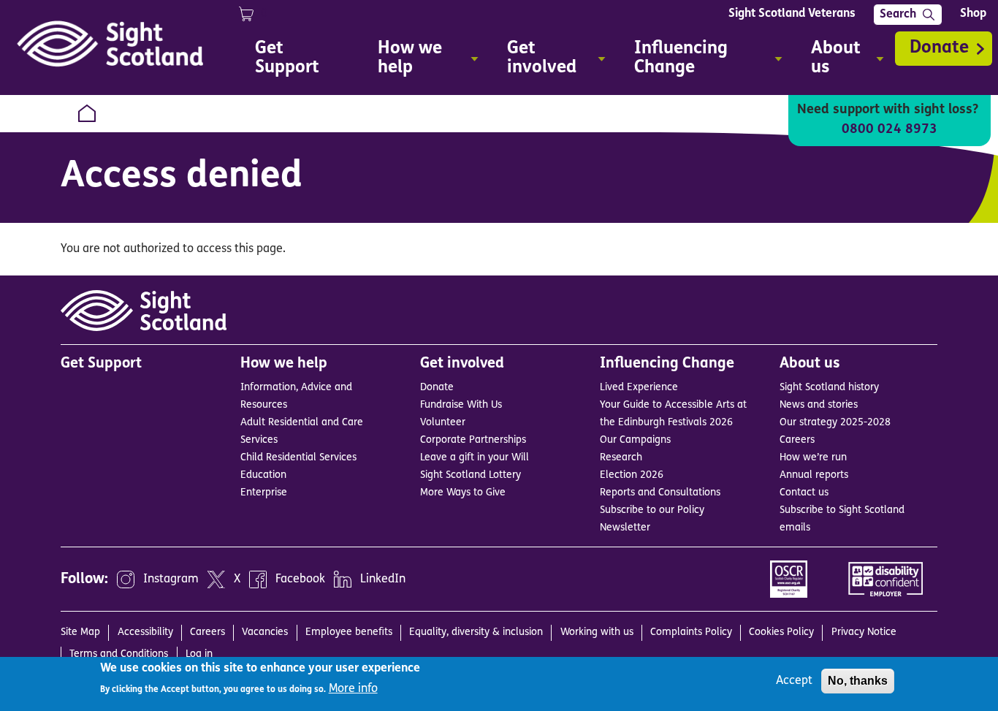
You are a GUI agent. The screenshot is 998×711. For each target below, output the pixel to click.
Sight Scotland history (829, 387)
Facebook (300, 579)
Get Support (101, 364)
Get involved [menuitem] (534, 60)
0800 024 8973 (889, 130)
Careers (797, 440)
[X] (216, 579)
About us (810, 364)
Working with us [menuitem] (596, 632)
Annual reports (814, 475)
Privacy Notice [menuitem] (863, 632)
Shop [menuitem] (973, 14)
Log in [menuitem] (199, 654)
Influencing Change (667, 364)
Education (263, 475)
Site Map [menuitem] (80, 632)
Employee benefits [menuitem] (348, 632)
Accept (794, 681)
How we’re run (813, 457)
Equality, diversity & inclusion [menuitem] (476, 632)
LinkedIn (382, 579)
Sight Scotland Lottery (470, 475)
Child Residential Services (298, 457)
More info (353, 689)
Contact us (804, 492)
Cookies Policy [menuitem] (781, 632)
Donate (939, 48)
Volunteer (442, 422)
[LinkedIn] (342, 579)
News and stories (819, 405)
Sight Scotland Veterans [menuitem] (792, 14)
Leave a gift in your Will (474, 457)
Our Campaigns (635, 440)
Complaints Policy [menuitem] (691, 632)
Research (621, 457)
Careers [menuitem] (207, 632)
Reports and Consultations (660, 492)
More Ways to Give (463, 492)
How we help (283, 364)
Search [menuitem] (898, 14)
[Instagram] (125, 579)
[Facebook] (258, 579)
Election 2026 (631, 475)
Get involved (462, 364)
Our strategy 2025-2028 (835, 422)
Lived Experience (639, 387)
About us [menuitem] (828, 60)
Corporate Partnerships (473, 440)
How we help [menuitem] (402, 60)
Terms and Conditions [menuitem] (118, 654)
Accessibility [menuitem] (145, 632)
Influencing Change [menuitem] (674, 60)
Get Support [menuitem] (287, 58)
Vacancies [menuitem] (265, 632)
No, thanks (858, 680)
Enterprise (263, 492)
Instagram (171, 579)
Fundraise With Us (461, 405)
